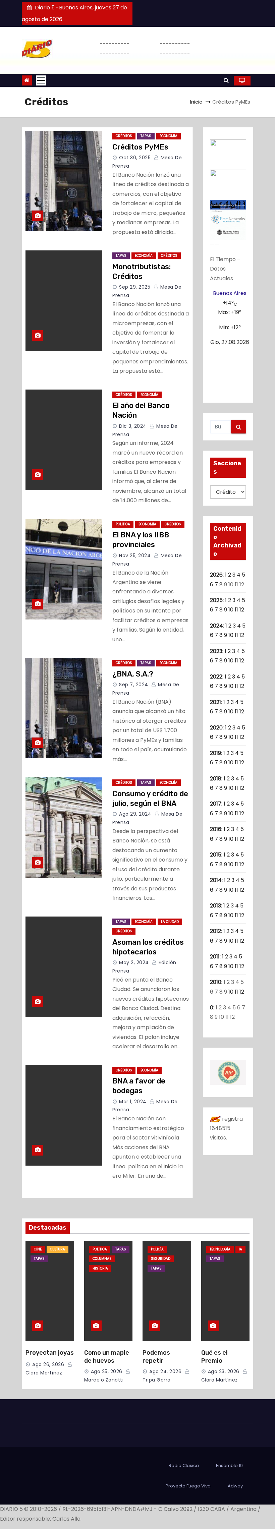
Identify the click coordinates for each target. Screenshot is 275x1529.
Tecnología (220, 1249)
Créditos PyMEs (140, 147)
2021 (215, 702)
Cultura (57, 1249)
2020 (216, 727)
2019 (215, 753)
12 (241, 609)
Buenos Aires (229, 293)
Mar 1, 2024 (133, 1101)
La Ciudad (170, 921)
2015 (215, 855)
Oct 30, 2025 (135, 157)
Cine (38, 1249)
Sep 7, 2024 (133, 684)
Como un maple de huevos (106, 1356)
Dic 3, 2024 (133, 426)
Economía (168, 135)
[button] (226, 80)
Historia (100, 1268)
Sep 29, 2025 (134, 287)
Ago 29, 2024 (135, 814)
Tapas (146, 135)
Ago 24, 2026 (165, 1371)
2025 (216, 600)
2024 (216, 626)
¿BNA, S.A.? (132, 674)
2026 (216, 575)
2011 (215, 956)
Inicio (196, 101)
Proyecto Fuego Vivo (188, 1486)
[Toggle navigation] (41, 80)
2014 (216, 880)
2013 (215, 905)
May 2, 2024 (134, 962)
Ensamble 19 (229, 1465)
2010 (215, 982)
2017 (215, 804)
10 (230, 609)
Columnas (102, 1258)
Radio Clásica (184, 1465)
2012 (215, 931)
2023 (216, 651)
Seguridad (160, 1258)
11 (236, 609)
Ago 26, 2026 (48, 1364)
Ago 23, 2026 (223, 1371)
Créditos (124, 135)
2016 (215, 829)
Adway (235, 1486)
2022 (216, 677)
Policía (157, 1249)
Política (123, 524)
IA (240, 1249)
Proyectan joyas (49, 1352)
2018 (215, 778)
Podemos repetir (156, 1356)
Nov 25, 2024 (135, 555)
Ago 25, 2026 (106, 1371)
